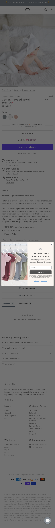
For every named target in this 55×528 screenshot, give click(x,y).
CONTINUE (40, 272)
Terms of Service (44, 281)
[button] (47, 520)
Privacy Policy (36, 281)
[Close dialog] (52, 244)
